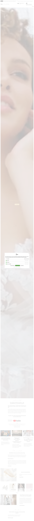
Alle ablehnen (21, 265)
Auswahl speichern (13, 265)
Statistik (8, 260)
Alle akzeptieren (17, 265)
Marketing (8, 262)
